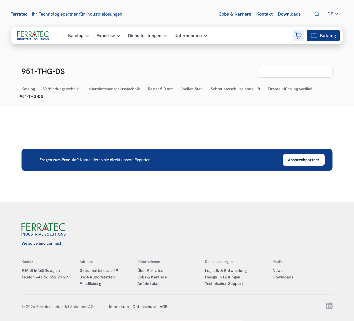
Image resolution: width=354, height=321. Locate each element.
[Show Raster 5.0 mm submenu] (176, 89)
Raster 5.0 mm (161, 89)
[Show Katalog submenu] (38, 89)
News (277, 270)
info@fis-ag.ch (47, 270)
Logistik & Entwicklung (226, 270)
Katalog (328, 35)
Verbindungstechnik (61, 89)
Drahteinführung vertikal (290, 89)
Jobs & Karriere (152, 277)
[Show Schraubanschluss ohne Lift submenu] (263, 89)
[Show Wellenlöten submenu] (205, 89)
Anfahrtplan (148, 283)
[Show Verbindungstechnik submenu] (81, 89)
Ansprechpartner (304, 159)
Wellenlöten (192, 89)
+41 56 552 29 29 (52, 277)
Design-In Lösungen (222, 277)
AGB (163, 306)
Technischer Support (224, 283)
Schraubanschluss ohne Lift (235, 89)
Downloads (283, 277)
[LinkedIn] (329, 307)
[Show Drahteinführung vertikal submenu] (315, 89)
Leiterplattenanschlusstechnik (113, 89)
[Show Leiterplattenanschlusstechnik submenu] (143, 89)
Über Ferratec (150, 270)
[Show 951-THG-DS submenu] (46, 96)
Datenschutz (144, 306)
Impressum (119, 306)
